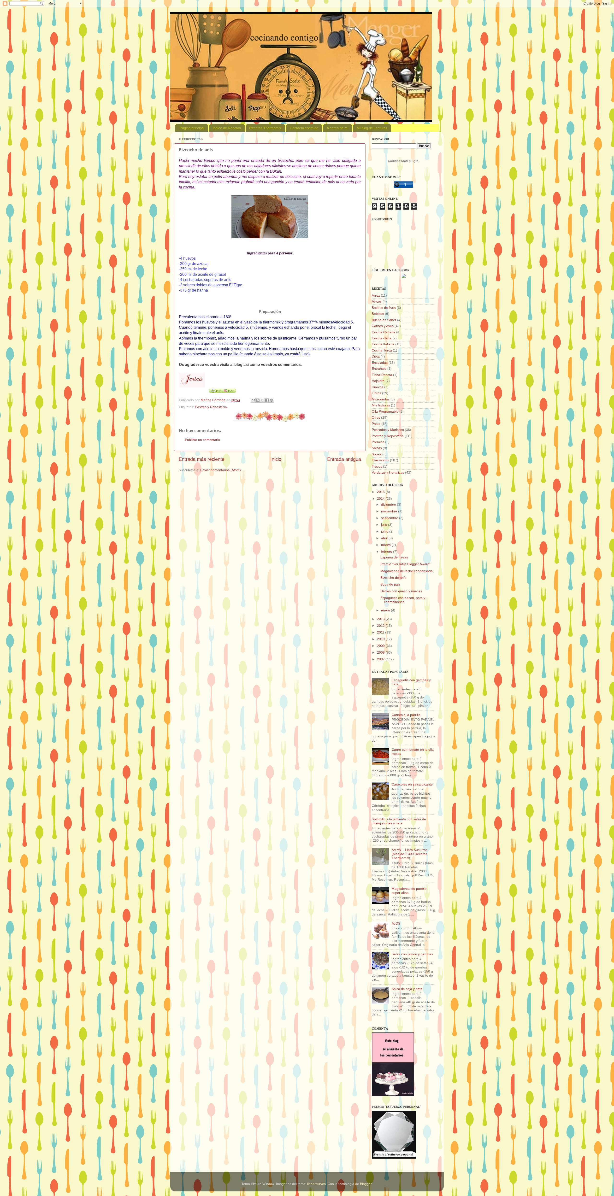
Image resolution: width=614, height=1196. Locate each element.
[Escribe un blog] (257, 400)
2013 (381, 619)
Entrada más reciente (201, 459)
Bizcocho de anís (393, 578)
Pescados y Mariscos (388, 430)
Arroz (376, 295)
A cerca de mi (337, 128)
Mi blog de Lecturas (372, 128)
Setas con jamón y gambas (412, 954)
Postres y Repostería (211, 407)
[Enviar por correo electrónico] (253, 400)
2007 (381, 659)
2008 (381, 652)
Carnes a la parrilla (406, 715)
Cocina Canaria (383, 332)
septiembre (390, 518)
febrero (387, 551)
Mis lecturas (381, 405)
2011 (381, 632)
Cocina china (381, 338)
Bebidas (378, 314)
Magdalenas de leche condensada (406, 571)
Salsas (377, 448)
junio (385, 531)
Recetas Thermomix (265, 128)
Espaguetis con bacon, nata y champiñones (402, 600)
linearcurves (316, 1184)
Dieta (376, 356)
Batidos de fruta (384, 308)
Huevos (377, 387)
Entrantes (379, 368)
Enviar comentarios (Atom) (220, 470)
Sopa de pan (390, 584)
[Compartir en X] (262, 400)
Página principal (192, 128)
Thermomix (380, 460)
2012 (381, 625)
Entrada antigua (344, 459)
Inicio (275, 459)
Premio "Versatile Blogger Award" (405, 564)
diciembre (389, 504)
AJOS (396, 923)
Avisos (377, 301)
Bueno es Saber (384, 320)
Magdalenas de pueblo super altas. (409, 891)
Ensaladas (380, 362)
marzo (386, 545)
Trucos (377, 466)
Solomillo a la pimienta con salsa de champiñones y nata (399, 821)
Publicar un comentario (202, 440)
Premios (378, 442)
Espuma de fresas (394, 557)
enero (386, 610)
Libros (376, 393)
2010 (381, 639)
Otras (376, 417)
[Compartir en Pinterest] (271, 400)
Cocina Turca (382, 350)
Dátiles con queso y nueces (401, 591)
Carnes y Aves (383, 326)
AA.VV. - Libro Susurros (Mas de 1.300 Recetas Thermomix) (409, 854)
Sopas (376, 454)
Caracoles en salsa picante (412, 784)
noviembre (389, 511)
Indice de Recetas (227, 128)
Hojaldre (378, 381)
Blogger (366, 1184)
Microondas (381, 399)
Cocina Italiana (383, 344)
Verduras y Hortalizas (388, 472)
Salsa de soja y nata (407, 989)
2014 (381, 498)
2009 (381, 646)
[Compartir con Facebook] (267, 400)
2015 (381, 492)
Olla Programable (385, 411)
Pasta (376, 424)
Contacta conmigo (304, 128)
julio (384, 525)
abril (385, 538)
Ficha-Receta (382, 375)
